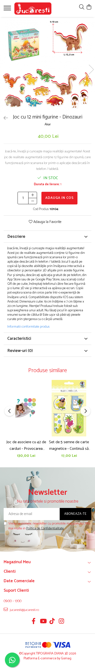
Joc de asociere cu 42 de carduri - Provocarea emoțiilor (26, 445)
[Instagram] (61, 621)
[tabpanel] (47, 64)
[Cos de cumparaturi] (88, 7)
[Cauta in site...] (81, 7)
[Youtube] (43, 621)
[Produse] (8, 9)
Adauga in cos (59, 198)
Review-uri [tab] (20, 350)
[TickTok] (52, 621)
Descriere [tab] (16, 236)
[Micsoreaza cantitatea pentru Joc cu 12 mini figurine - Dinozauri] (32, 201)
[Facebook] (33, 621)
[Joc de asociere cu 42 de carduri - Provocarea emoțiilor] (26, 408)
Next (91, 69)
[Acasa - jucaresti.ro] (32, 8)
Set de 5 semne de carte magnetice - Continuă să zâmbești (69, 445)
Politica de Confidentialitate (45, 528)
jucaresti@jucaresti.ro (24, 610)
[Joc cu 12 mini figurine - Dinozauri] (47, 64)
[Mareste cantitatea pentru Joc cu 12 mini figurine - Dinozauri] (32, 195)
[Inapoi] (3, 118)
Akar (48, 124)
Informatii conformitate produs (28, 327)
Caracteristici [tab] (19, 338)
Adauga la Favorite (46, 222)
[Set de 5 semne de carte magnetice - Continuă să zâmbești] (69, 408)
